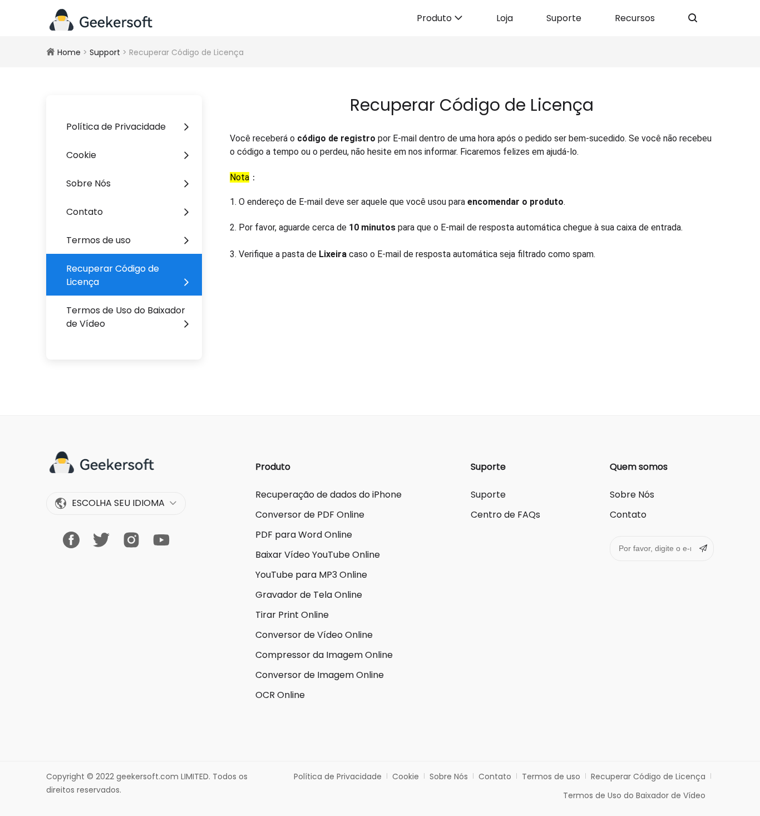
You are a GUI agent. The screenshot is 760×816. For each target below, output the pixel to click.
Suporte (563, 18)
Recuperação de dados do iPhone (328, 494)
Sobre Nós (88, 183)
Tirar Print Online (292, 614)
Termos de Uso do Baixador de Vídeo (125, 317)
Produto (435, 18)
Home (69, 52)
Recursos (635, 18)
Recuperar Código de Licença (112, 275)
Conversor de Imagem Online (319, 674)
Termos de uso (98, 240)
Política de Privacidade (116, 126)
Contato (84, 211)
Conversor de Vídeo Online (314, 634)
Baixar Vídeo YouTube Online (317, 554)
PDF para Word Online (303, 534)
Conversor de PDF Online (309, 514)
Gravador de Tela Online (308, 594)
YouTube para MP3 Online (311, 574)
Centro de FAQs (505, 514)
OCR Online (280, 695)
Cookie (81, 155)
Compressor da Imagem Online (324, 654)
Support (105, 52)
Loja (504, 18)
